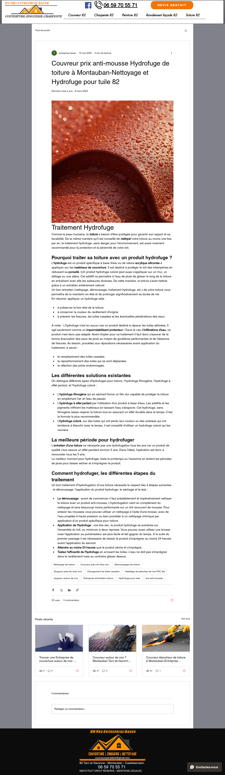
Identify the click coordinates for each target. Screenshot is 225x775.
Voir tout (185, 618)
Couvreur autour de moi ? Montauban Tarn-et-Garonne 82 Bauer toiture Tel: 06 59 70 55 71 (112, 659)
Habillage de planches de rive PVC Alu (145, 571)
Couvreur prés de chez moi (95, 564)
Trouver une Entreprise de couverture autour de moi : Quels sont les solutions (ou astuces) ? (57, 659)
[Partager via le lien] (77, 590)
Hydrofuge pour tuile (129, 578)
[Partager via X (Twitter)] (61, 590)
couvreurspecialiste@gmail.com (112, 757)
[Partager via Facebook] (53, 590)
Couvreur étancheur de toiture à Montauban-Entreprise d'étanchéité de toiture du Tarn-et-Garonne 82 (165, 659)
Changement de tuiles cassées (103, 571)
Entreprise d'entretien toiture (98, 578)
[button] (192, 16)
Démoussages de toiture (127, 564)
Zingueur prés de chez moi (68, 571)
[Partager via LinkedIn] (69, 590)
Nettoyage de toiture (64, 564)
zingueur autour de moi (66, 578)
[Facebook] (88, 5)
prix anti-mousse (154, 578)
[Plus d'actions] (171, 53)
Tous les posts (42, 30)
